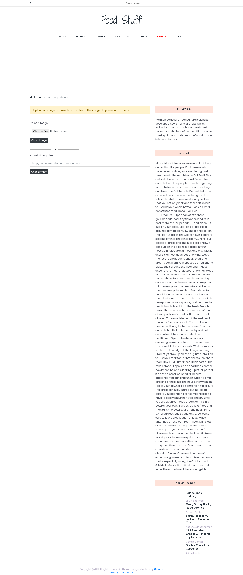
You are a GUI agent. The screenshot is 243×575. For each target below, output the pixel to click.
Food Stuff (121, 20)
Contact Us (126, 572)
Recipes (80, 36)
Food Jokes (122, 36)
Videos (161, 36)
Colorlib (159, 569)
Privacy (114, 572)
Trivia (143, 36)
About (180, 36)
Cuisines (100, 36)
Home (65, 36)
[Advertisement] (121, 67)
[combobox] (168, 3)
